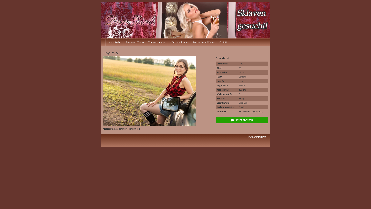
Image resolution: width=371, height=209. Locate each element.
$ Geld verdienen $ (179, 42)
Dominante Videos (135, 42)
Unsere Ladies (114, 42)
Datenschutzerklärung (204, 42)
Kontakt (223, 42)
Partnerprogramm (257, 136)
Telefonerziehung (157, 42)
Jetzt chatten (244, 120)
